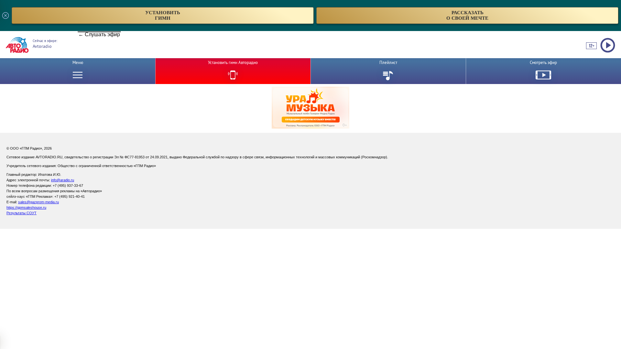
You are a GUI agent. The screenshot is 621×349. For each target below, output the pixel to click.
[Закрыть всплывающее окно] (5, 15)
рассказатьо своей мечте (467, 15)
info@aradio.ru (62, 180)
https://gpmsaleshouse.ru (26, 207)
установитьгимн (162, 15)
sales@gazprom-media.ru (38, 202)
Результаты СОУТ (21, 213)
